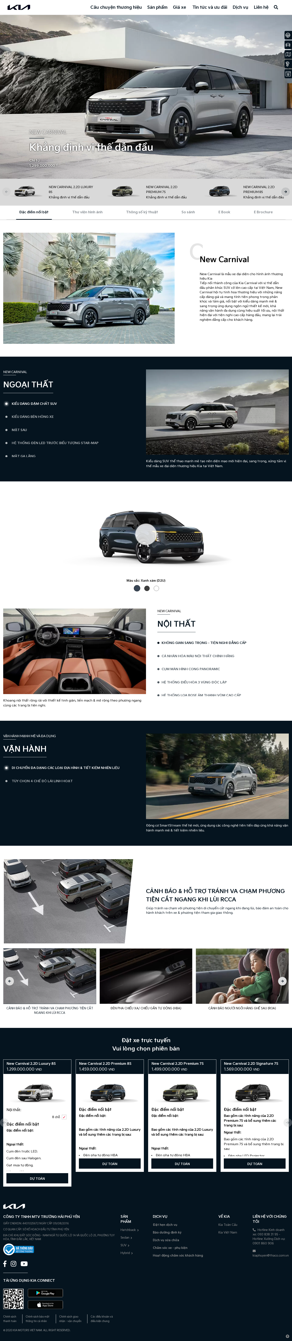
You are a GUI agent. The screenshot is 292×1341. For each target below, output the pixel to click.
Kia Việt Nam (227, 1232)
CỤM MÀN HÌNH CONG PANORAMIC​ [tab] (191, 669)
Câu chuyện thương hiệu (116, 7)
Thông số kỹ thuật (142, 212)
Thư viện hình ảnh (87, 212)
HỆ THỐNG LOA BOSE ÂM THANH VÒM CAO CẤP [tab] (201, 695)
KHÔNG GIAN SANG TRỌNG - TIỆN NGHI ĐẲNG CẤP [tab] (204, 643)
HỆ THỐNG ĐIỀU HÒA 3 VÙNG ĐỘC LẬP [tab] (194, 682)
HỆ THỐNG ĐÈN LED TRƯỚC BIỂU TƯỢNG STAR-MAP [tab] (55, 443)
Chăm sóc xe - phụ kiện (170, 1248)
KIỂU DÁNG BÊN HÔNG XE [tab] (33, 417)
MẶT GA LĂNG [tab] (23, 456)
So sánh (188, 212)
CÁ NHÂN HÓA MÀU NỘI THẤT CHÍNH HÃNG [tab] (198, 656)
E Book (224, 212)
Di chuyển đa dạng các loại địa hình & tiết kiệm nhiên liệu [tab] (65, 768)
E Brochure (263, 212)
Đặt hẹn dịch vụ (165, 1225)
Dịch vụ (240, 7)
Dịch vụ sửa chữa (166, 1240)
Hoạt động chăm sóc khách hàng (178, 1255)
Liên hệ (261, 7)
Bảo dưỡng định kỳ (167, 1232)
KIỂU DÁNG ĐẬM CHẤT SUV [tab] (34, 404)
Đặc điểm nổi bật (34, 212)
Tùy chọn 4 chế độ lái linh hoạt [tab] (42, 781)
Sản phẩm (157, 7)
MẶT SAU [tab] (19, 430)
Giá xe (179, 7)
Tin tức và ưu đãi (209, 7)
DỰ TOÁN (37, 1179)
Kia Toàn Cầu (227, 1225)
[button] (285, 191)
